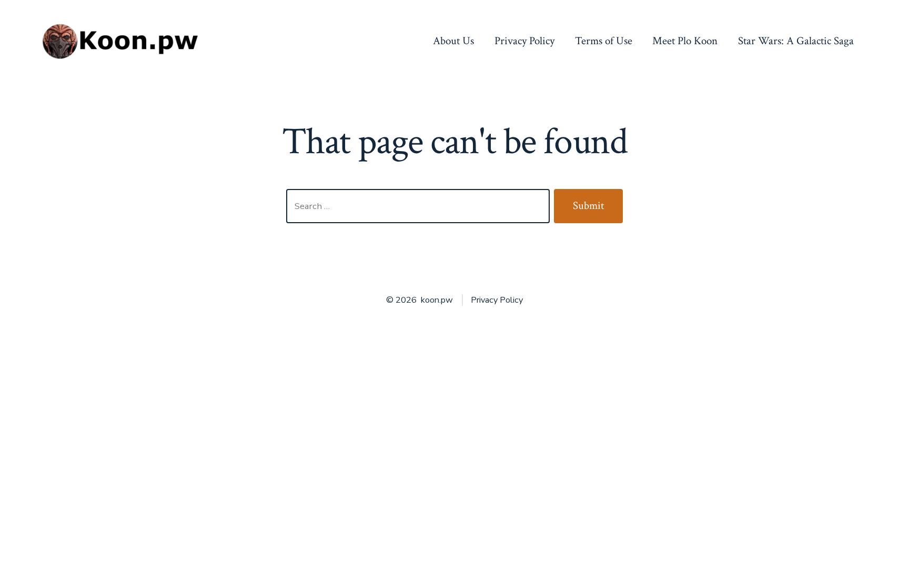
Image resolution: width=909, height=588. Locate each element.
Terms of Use (603, 41)
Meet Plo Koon (685, 41)
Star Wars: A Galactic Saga (796, 41)
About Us (453, 41)
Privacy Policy (524, 41)
